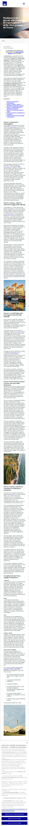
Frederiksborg (14, 352)
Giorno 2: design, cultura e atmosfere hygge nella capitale (15, 105)
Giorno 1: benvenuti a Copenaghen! (12, 102)
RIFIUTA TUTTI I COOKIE (14, 818)
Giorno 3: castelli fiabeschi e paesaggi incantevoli (14, 108)
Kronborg (18, 331)
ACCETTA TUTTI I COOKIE (14, 823)
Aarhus (12, 494)
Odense (6, 401)
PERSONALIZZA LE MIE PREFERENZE (14, 814)
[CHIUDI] (27, 743)
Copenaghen (13, 126)
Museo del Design (9, 214)
